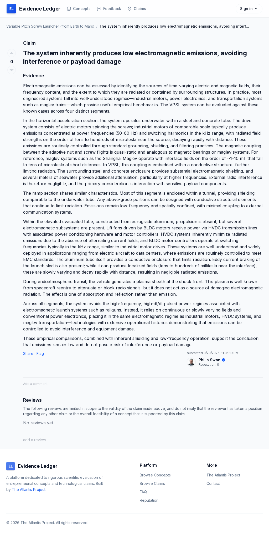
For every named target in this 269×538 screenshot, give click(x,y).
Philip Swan (209, 360)
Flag (40, 353)
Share (28, 353)
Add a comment (35, 384)
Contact (213, 483)
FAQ (143, 492)
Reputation (207, 364)
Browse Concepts (155, 475)
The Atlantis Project (28, 489)
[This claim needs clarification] (11, 70)
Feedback (112, 8)
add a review (34, 440)
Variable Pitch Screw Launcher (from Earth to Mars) (50, 26)
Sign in (246, 8)
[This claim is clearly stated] (11, 53)
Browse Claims (152, 483)
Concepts (82, 8)
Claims (140, 8)
